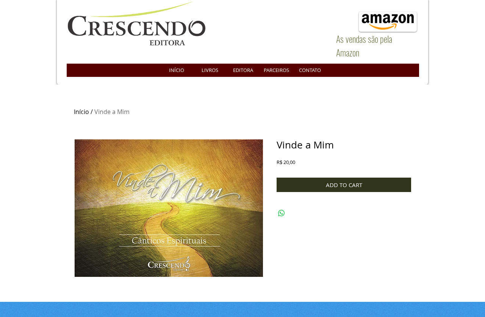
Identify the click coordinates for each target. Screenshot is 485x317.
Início (81, 112)
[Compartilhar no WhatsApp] (281, 213)
